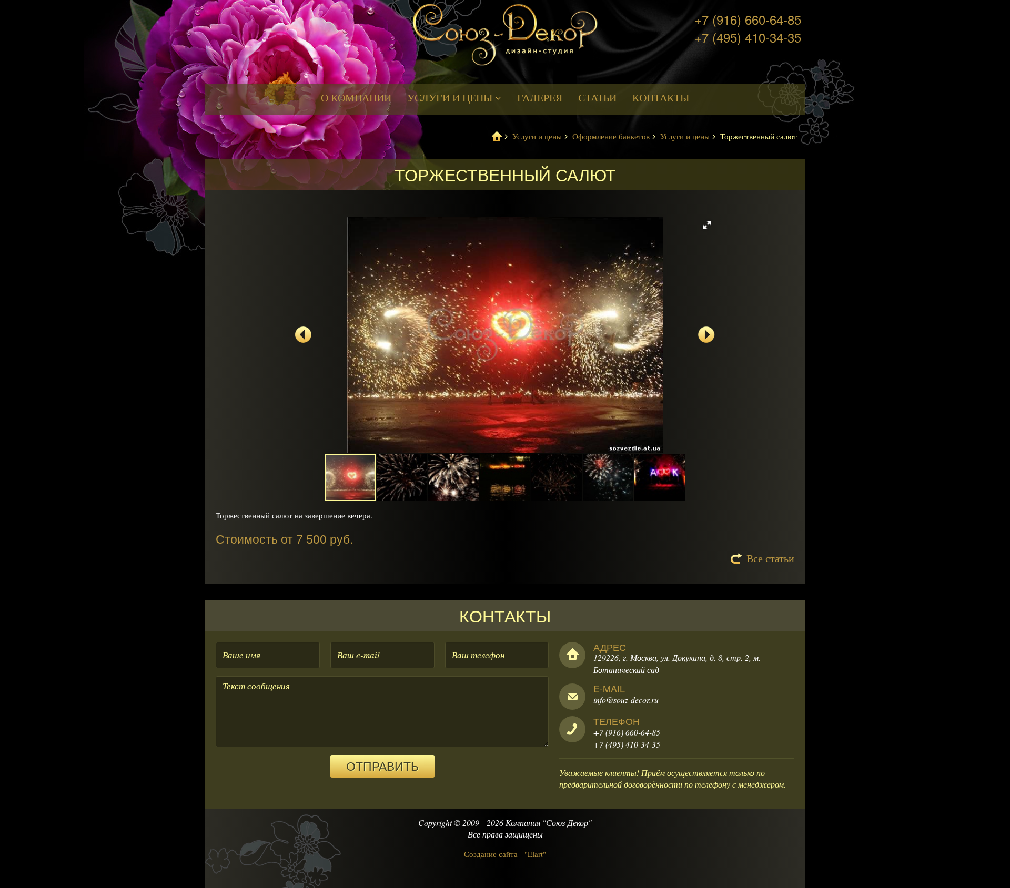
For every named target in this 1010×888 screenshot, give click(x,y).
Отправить (382, 765)
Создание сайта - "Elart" (505, 854)
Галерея (539, 97)
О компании (356, 97)
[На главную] (505, 40)
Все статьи (770, 558)
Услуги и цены (451, 97)
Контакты (660, 97)
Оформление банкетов (611, 136)
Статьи (597, 97)
